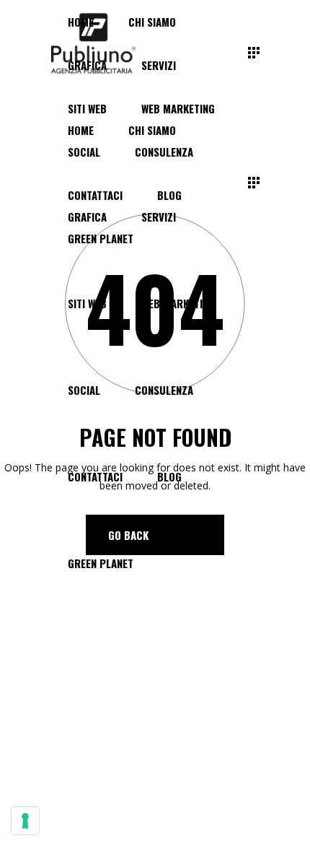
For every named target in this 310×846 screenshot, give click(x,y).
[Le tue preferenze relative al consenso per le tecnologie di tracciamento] (25, 820)
